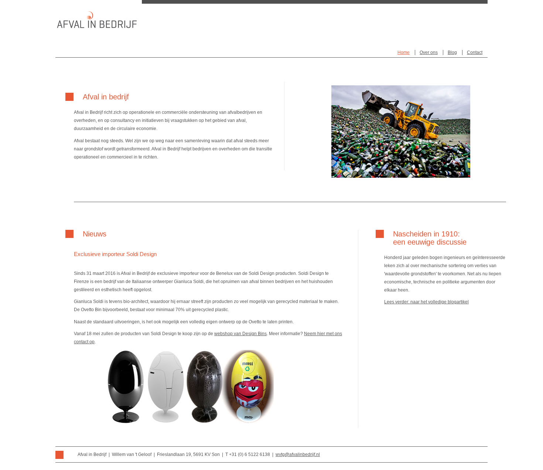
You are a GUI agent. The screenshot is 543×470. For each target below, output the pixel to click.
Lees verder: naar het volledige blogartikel (426, 301)
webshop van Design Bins (240, 333)
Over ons (429, 52)
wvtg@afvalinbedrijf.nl (298, 454)
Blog (452, 52)
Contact (474, 52)
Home (403, 52)
